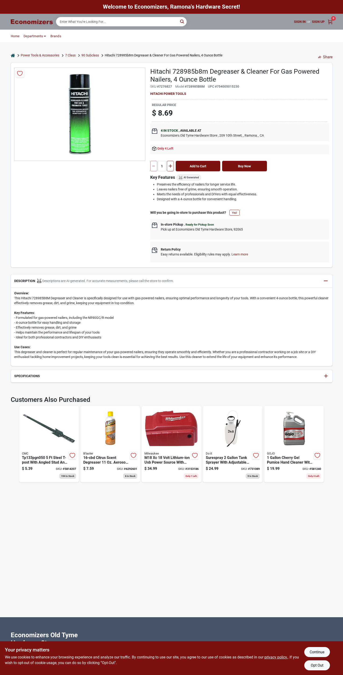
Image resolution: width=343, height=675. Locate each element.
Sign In (300, 22)
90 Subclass (90, 55)
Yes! (234, 212)
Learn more (239, 254)
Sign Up (318, 22)
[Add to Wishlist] (20, 73)
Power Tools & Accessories (40, 55)
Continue (317, 652)
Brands (55, 36)
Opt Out (317, 665)
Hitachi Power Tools (168, 94)
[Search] (182, 21)
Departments (33, 36)
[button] (171, 281)
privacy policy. (276, 657)
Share (327, 57)
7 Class (70, 55)
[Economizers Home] (32, 21)
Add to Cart (198, 166)
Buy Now (244, 166)
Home (15, 36)
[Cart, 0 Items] (330, 21)
